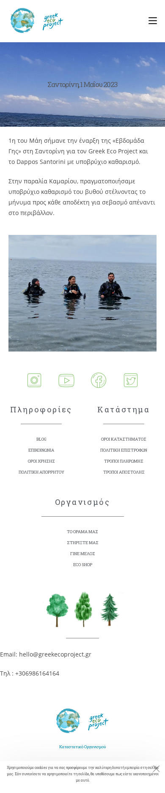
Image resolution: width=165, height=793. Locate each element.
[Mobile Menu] (149, 21)
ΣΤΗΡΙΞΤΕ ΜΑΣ (83, 542)
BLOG (41, 439)
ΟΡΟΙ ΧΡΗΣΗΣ (41, 461)
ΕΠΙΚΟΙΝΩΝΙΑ (41, 450)
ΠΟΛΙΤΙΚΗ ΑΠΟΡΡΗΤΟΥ (41, 472)
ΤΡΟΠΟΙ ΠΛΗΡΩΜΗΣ (123, 461)
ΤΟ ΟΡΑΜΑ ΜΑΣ (82, 531)
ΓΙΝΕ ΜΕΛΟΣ (82, 553)
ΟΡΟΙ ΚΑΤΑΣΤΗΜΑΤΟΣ (123, 439)
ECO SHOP (82, 564)
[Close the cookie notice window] (156, 769)
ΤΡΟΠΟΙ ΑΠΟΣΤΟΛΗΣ (124, 472)
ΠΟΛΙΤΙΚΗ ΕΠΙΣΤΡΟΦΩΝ (123, 450)
